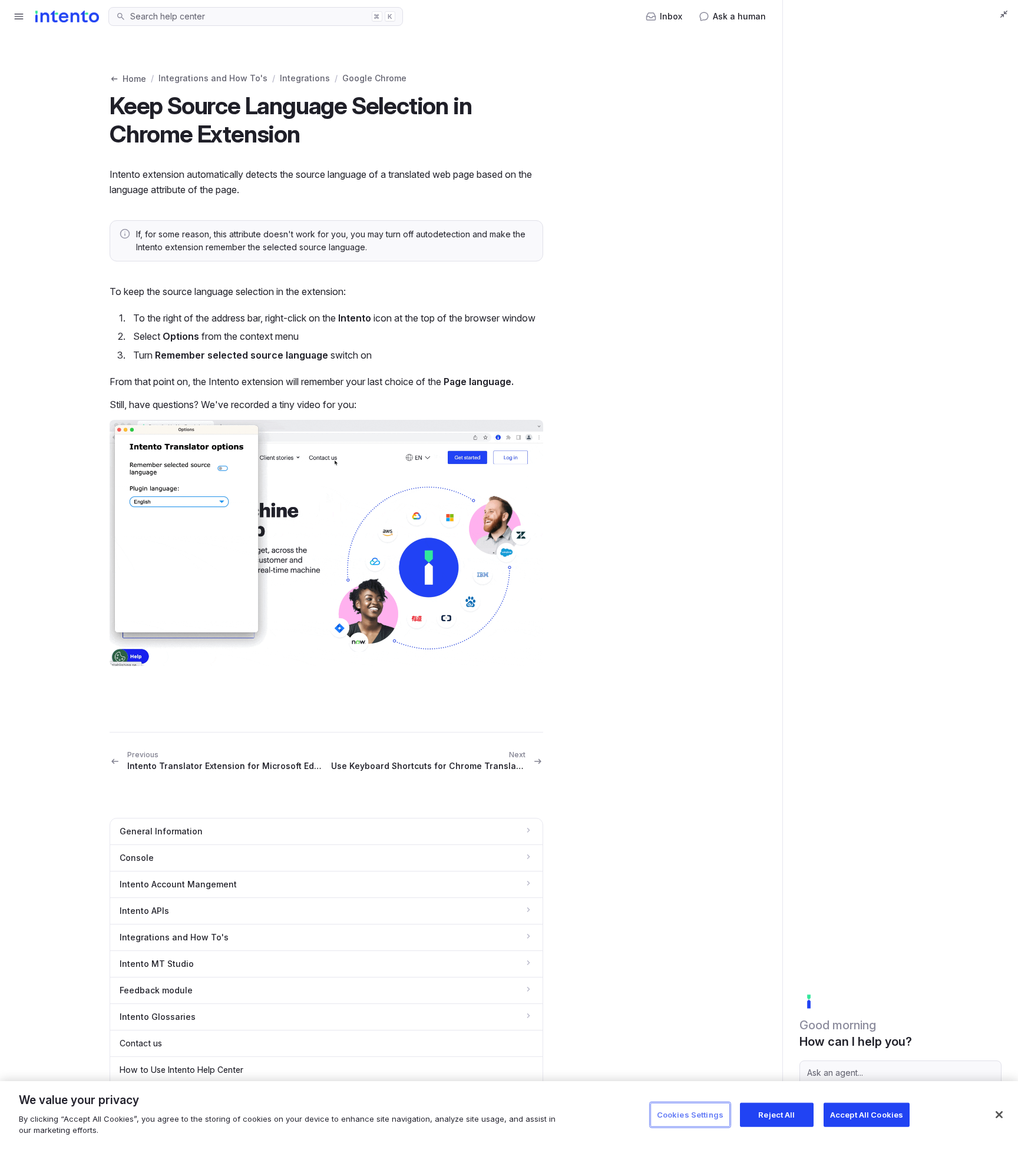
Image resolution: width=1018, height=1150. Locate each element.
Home (134, 79)
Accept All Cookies (866, 1114)
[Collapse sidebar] (1004, 14)
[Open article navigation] (18, 16)
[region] (509, 1115)
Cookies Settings (690, 1114)
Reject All (776, 1114)
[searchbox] (247, 16)
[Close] (999, 1115)
